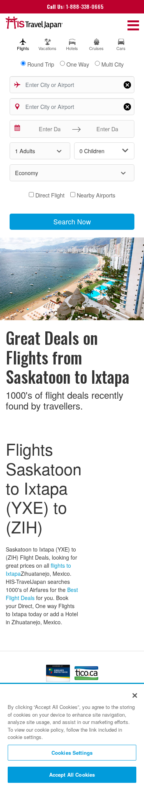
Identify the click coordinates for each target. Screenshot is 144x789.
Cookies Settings (72, 752)
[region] (72, 737)
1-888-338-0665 (75, 6)
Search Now (72, 221)
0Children (91, 151)
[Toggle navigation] (133, 25)
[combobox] (72, 84)
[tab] (23, 43)
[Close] (134, 695)
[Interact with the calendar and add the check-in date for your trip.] (18, 129)
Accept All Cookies (72, 774)
